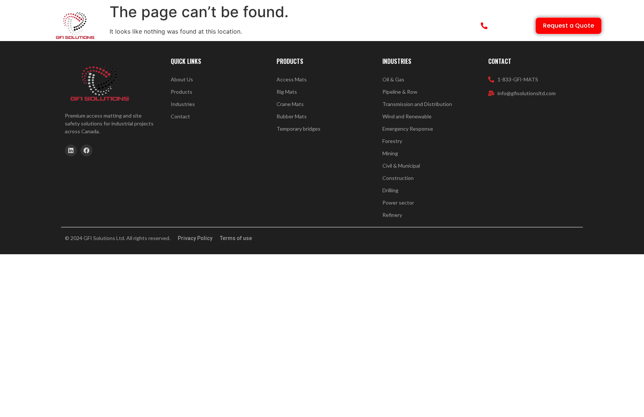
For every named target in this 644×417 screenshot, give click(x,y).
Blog (367, 25)
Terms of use (236, 238)
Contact (393, 25)
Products (226, 25)
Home (164, 25)
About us (193, 25)
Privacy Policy (195, 238)
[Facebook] (86, 150)
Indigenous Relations (325, 25)
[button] (229, 26)
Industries (268, 25)
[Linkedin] (71, 150)
